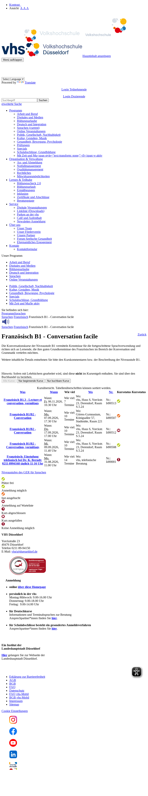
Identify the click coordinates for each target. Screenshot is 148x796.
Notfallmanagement (29, 166)
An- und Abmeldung (29, 162)
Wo (90, 392)
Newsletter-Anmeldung (31, 221)
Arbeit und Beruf (27, 114)
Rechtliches (24, 172)
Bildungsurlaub (26, 186)
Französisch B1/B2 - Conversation (23, 416)
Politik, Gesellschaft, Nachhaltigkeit (39, 134)
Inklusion (22, 193)
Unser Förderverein (29, 231)
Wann (54, 392)
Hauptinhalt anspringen (96, 56)
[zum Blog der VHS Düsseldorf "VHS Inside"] (13, 768)
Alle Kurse (9, 380)
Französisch (21, 317)
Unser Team (24, 228)
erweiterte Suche (12, 104)
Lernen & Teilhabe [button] (20, 179)
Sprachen (28, 127)
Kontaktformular (27, 249)
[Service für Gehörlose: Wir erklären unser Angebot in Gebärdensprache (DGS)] (5, 75)
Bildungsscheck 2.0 (29, 183)
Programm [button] (15, 110)
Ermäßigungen (26, 190)
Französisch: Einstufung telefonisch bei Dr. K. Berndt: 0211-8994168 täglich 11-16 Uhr (22, 460)
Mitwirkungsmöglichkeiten (33, 176)
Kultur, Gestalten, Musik (32, 138)
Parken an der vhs (28, 214)
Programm (8, 313)
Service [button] (13, 204)
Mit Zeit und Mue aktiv (24, 303)
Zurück (142, 334)
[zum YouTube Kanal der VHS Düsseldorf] (13, 745)
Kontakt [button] (14, 245)
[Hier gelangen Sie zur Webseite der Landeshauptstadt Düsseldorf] (28, 670)
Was (22, 392)
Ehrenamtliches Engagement (34, 242)
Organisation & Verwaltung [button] (26, 159)
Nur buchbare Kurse (58, 380)
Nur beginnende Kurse (30, 380)
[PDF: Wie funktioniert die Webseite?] (5, 67)
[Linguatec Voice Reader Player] (14, 322)
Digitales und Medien (30, 117)
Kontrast (15, 4)
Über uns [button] (14, 224)
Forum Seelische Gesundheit (34, 238)
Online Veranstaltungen (31, 131)
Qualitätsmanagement (30, 169)
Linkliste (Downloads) (30, 211)
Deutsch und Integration (31, 124)
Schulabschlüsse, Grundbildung (36, 152)
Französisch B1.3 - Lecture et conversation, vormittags (23, 401)
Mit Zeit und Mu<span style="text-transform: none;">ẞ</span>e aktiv (59, 155)
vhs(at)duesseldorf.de (24, 551)
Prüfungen (23, 145)
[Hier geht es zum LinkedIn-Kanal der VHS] (13, 757)
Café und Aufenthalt (29, 218)
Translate (30, 82)
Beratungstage (25, 200)
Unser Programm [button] (12, 255)
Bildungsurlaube (27, 120)
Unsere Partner (26, 235)
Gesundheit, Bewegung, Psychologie (39, 141)
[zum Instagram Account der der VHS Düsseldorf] (13, 722)
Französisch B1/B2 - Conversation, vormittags (22, 445)
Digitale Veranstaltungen (32, 207)
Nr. (111, 392)
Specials (22, 148)
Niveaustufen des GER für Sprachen (24, 472)
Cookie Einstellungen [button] (15, 711)
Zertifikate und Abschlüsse (33, 197)
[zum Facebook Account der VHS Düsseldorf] (13, 734)
